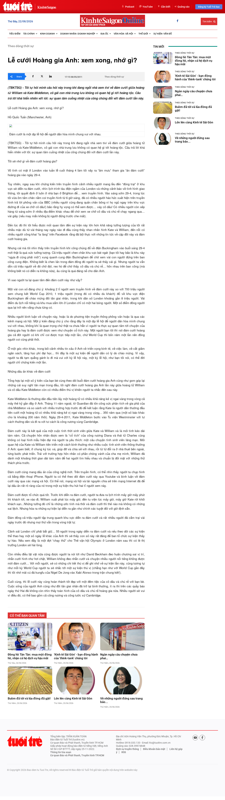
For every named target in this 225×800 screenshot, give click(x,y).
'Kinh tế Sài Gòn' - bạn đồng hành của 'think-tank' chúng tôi (76, 656)
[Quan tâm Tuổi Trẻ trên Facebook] (202, 737)
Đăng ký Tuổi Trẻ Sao (209, 6)
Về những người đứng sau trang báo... (121, 700)
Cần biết (165, 6)
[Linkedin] (50, 76)
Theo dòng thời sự (21, 46)
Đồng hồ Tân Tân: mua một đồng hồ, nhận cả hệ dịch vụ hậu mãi (30, 656)
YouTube (148, 6)
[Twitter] (41, 76)
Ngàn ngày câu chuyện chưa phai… (118, 656)
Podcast (129, 6)
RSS (123, 752)
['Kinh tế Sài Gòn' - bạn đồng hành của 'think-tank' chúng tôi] (76, 636)
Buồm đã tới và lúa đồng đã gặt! (29, 698)
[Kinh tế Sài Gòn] (46, 6)
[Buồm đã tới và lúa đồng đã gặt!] (30, 680)
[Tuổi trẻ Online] (24, 741)
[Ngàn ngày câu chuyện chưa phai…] (122, 636)
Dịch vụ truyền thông (127, 749)
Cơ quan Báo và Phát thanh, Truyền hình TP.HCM (77, 755)
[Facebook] (177, 21)
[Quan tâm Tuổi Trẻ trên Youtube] (195, 737)
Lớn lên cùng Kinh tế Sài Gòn (73, 698)
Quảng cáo (183, 6)
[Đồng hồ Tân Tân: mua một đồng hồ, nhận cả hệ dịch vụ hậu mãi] (30, 636)
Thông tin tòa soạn (60, 752)
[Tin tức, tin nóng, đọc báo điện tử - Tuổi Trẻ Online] (17, 6)
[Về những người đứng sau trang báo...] (122, 680)
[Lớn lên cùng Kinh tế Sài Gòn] (76, 680)
